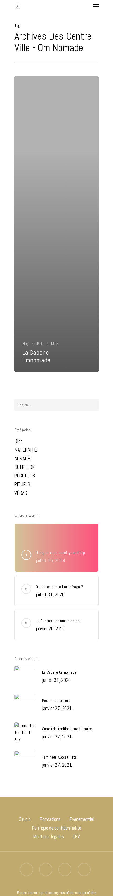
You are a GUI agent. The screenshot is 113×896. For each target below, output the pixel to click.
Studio (25, 819)
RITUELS (52, 343)
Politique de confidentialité (56, 828)
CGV (76, 836)
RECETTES (24, 476)
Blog (25, 343)
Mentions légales (48, 836)
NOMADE (37, 343)
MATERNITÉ (25, 450)
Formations (50, 819)
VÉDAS (20, 493)
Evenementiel (81, 819)
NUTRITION (24, 467)
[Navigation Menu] (96, 6)
